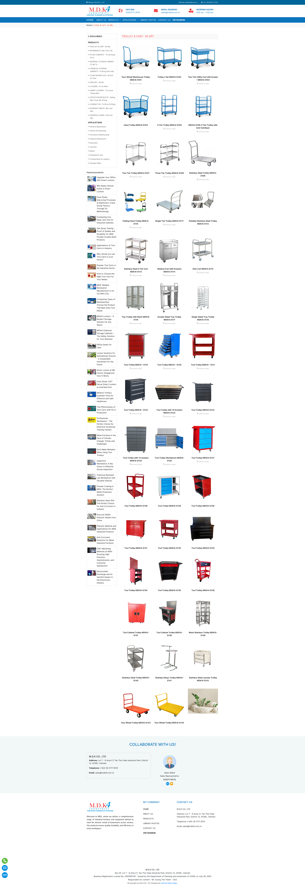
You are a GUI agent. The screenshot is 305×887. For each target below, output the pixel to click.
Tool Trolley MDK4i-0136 (202, 590)
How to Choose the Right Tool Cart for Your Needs (105, 277)
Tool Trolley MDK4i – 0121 (203, 365)
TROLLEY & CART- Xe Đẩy (100, 47)
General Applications (98, 127)
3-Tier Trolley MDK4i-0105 (169, 125)
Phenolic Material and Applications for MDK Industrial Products (106, 529)
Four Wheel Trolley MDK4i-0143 (135, 722)
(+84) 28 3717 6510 (109, 768)
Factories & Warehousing (99, 135)
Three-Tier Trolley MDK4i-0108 (169, 173)
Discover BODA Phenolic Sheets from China (106, 517)
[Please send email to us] (3, 868)
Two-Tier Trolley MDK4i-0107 (135, 173)
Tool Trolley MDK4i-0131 (136, 548)
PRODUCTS (113, 20)
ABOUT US (101, 20)
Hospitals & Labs (96, 155)
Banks (92, 151)
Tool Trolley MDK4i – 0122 (136, 410)
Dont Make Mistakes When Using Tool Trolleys (106, 452)
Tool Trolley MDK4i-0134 (135, 590)
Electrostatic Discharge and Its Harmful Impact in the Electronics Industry (105, 577)
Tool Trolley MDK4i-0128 (135, 506)
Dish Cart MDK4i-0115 (203, 269)
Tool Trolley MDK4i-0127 (202, 458)
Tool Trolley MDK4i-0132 (169, 548)
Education (94, 143)
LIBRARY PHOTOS (148, 20)
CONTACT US (164, 20)
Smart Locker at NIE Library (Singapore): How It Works (106, 373)
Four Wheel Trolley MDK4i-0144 (169, 722)
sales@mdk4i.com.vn (104, 773)
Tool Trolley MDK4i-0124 (202, 410)
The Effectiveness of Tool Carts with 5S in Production (106, 410)
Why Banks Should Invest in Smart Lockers (105, 189)
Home (89, 25)
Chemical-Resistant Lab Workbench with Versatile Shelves (106, 478)
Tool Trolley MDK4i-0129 (169, 506)
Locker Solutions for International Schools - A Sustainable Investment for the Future (106, 359)
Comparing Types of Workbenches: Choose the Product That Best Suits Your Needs (106, 305)
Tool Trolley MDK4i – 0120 (169, 365)
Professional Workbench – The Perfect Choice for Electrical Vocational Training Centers (106, 424)
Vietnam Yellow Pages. (169, 883)
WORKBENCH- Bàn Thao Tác (101, 51)
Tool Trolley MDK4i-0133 (202, 548)
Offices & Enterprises (98, 131)
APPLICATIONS (129, 20)
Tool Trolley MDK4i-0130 (202, 506)
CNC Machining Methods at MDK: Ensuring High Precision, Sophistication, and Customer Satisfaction (105, 557)
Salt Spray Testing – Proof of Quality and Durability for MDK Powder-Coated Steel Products (106, 234)
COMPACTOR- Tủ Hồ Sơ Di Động (102, 104)
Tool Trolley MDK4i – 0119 (136, 365)
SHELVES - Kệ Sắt (97, 82)
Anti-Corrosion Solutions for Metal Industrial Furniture (105, 540)
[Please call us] (3, 861)
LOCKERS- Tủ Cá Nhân (99, 86)
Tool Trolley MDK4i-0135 (169, 590)
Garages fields (95, 163)
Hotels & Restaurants (98, 139)
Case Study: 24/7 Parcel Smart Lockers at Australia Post (106, 384)
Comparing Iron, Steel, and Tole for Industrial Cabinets (105, 220)
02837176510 (169, 779)
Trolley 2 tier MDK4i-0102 (169, 77)
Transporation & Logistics (100, 159)
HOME (90, 19)
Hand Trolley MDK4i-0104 (136, 125)
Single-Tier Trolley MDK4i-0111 (169, 221)
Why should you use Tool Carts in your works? (106, 257)
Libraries (93, 147)
